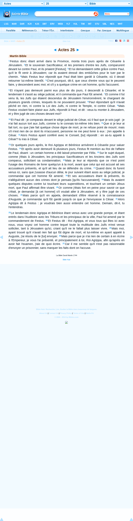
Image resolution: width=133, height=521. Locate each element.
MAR (13, 41)
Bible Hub (66, 260)
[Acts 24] (4, 244)
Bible (6, 41)
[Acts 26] (129, 244)
